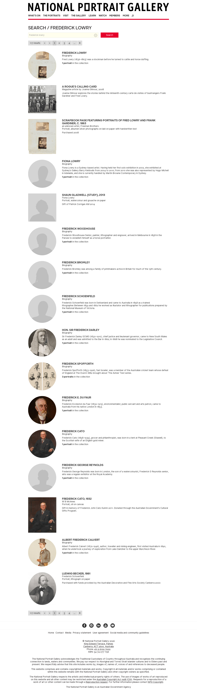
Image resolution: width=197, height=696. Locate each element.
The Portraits (51, 15)
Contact (60, 632)
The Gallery (78, 15)
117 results (35, 43)
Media (68, 632)
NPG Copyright (155, 682)
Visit (66, 15)
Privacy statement (82, 632)
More (126, 15)
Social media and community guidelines (129, 632)
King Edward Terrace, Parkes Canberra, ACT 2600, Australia (98, 645)
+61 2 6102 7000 (102, 649)
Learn (92, 15)
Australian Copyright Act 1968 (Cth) (114, 679)
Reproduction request (97, 682)
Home (51, 632)
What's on (34, 15)
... (74, 43)
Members (114, 15)
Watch (103, 15)
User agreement (101, 632)
